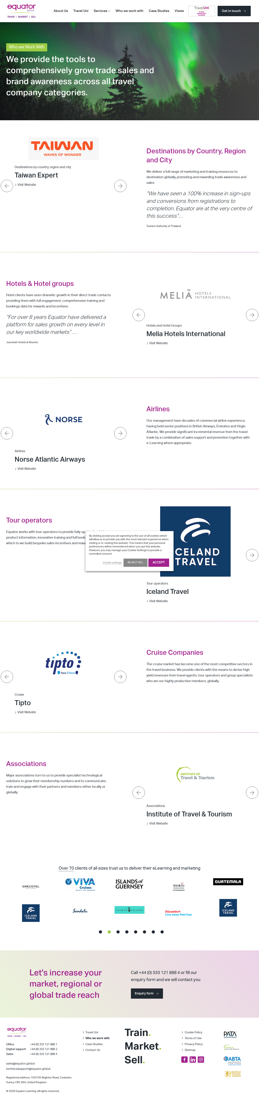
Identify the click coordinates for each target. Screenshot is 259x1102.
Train (138, 1033)
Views (179, 11)
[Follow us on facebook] (184, 1059)
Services (100, 11)
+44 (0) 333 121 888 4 (43, 1054)
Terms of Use (193, 1038)
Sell (135, 1060)
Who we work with (129, 11)
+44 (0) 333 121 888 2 (43, 1049)
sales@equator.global (20, 1063)
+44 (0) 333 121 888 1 (43, 1044)
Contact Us (92, 1050)
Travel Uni (80, 11)
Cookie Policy (193, 1032)
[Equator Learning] (21, 11)
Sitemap (190, 1050)
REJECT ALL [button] (135, 562)
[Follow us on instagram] (201, 1059)
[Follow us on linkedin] (193, 1059)
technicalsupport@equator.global (28, 1068)
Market (143, 1046)
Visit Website (26, 174)
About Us (61, 11)
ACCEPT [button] (159, 562)
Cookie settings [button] (112, 562)
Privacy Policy (193, 1044)
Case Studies (159, 11)
